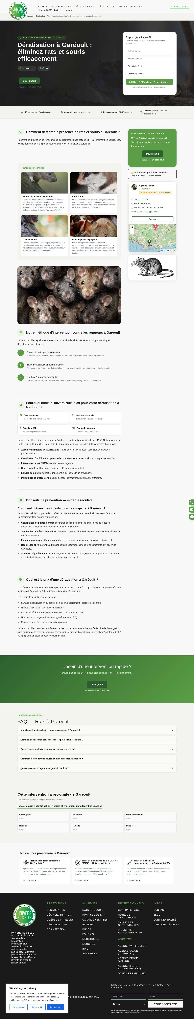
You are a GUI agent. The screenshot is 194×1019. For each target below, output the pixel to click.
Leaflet (166, 250)
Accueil (43, 6)
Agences (125, 939)
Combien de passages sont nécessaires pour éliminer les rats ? (51, 740)
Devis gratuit (29, 81)
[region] (37, 998)
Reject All (37, 1007)
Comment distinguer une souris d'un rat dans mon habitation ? (51, 758)
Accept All (55, 1007)
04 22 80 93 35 (35, 87)
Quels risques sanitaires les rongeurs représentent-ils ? (48, 749)
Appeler (152, 219)
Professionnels (48, 10)
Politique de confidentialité (132, 1012)
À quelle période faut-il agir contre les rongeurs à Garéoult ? (50, 730)
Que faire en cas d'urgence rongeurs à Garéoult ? (44, 768)
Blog (69, 10)
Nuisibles (86, 6)
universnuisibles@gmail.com (146, 211)
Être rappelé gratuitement (149, 82)
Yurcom (93, 997)
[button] (149, 242)
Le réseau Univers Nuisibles (121, 6)
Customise (18, 1007)
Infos (158, 903)
